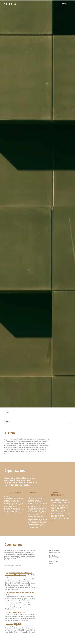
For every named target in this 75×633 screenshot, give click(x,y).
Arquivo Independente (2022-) (16, 612)
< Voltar (6, 412)
